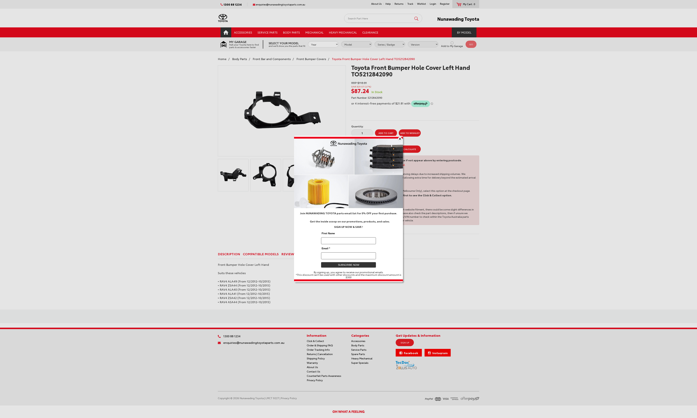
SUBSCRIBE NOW (348, 264)
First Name (328, 233)
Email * (326, 248)
